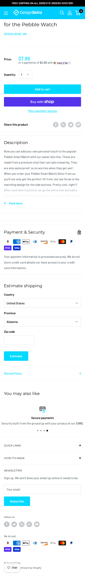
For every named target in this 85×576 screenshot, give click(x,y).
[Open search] (62, 13)
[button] (49, 63)
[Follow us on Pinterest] (29, 524)
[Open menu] (6, 13)
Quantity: (10, 74)
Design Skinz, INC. (16, 34)
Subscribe (17, 501)
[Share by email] (78, 124)
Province (10, 313)
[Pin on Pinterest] (63, 124)
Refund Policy (13, 373)
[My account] (70, 13)
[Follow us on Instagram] (22, 524)
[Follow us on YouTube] (37, 524)
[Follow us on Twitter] (14, 524)
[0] (77, 12)
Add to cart (42, 89)
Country (9, 294)
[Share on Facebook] (56, 124)
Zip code (9, 331)
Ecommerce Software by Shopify (22, 567)
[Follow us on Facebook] (6, 524)
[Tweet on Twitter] (71, 124)
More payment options (42, 111)
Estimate (16, 356)
